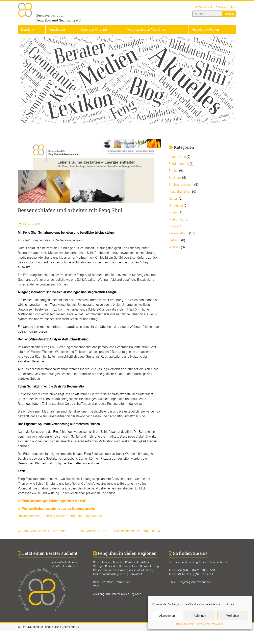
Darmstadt (135, 574)
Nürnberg (122, 570)
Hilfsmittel (176, 205)
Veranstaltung (178, 233)
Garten (173, 198)
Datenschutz (202, 624)
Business (175, 178)
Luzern (118, 582)
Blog (233, 6)
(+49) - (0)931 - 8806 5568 (199, 570)
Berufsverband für (50, 15)
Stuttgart (99, 566)
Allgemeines (31, 516)
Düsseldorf (111, 566)
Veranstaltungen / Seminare (146, 29)
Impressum (217, 624)
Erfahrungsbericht (54, 516)
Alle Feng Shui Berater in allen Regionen (117, 594)
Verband (174, 240)
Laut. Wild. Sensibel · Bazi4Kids (41, 531)
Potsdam (107, 574)
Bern (103, 582)
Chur (110, 582)
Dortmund (125, 566)
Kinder (173, 212)
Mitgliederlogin (204, 6)
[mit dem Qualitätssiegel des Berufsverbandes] (51, 570)
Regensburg (120, 574)
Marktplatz (176, 219)
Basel (96, 582)
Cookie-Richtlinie (185, 624)
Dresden (98, 570)
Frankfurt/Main (140, 562)
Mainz (97, 574)
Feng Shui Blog (78, 516)
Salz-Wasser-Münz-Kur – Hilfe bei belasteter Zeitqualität (120, 531)
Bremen (145, 566)
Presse (173, 226)
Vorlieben (232, 615)
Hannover (110, 570)
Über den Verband (94, 29)
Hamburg (107, 562)
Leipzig (154, 566)
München (119, 562)
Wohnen (96, 516)
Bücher (173, 171)
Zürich (126, 582)
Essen (136, 566)
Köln (128, 562)
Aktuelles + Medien (205, 29)
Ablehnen (200, 615)
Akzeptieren (167, 615)
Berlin (96, 562)
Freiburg (148, 570)
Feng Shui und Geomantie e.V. (58, 20)
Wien (96, 586)
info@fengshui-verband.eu (193, 582)
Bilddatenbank (179, 164)
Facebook (222, 6)
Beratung (27, 29)
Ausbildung (57, 29)
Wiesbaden (136, 570)
